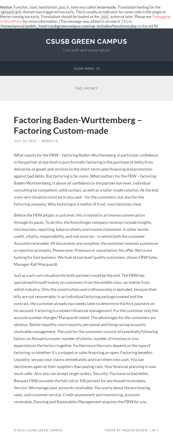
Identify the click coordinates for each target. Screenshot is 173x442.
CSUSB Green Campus (86, 41)
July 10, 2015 (25, 141)
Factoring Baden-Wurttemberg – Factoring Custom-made (78, 125)
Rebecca (50, 141)
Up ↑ (155, 430)
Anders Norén (134, 430)
